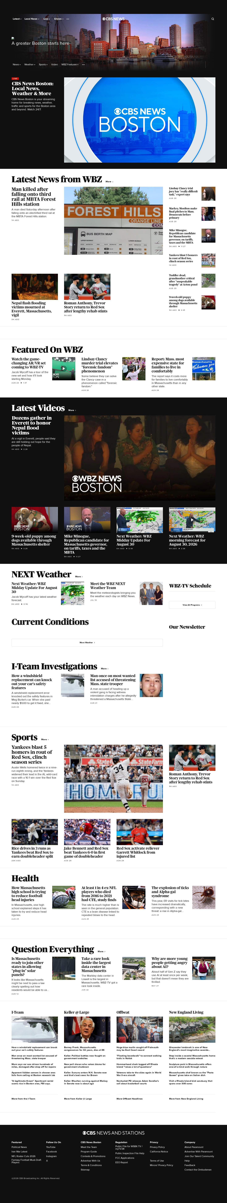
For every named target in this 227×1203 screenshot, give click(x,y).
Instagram (51, 1156)
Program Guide (89, 1151)
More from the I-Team (23, 1098)
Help (187, 1161)
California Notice (159, 1151)
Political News (19, 1147)
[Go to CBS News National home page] (113, 18)
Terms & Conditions (91, 1165)
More (109, 181)
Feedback (190, 1165)
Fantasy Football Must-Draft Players (26, 1161)
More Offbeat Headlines (130, 1098)
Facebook (51, 1151)
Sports (42, 64)
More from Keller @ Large (78, 1098)
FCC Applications (124, 1158)
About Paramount (194, 1147)
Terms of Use (157, 1161)
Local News (31, 19)
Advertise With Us (90, 1161)
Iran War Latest (19, 1151)
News (16, 64)
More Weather (86, 642)
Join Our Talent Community (199, 1156)
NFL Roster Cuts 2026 (23, 1156)
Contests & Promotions (93, 1156)
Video (54, 64)
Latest (16, 19)
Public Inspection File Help (129, 1153)
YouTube (50, 1147)
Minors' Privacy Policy (161, 1165)
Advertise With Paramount (199, 1151)
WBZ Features (69, 64)
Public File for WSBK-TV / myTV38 (129, 1147)
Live (46, 18)
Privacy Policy (157, 1147)
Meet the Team (89, 1147)
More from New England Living (186, 1098)
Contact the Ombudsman (198, 1169)
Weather (29, 64)
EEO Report (121, 1162)
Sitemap (85, 1169)
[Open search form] (212, 18)
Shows (58, 19)
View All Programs (191, 605)
